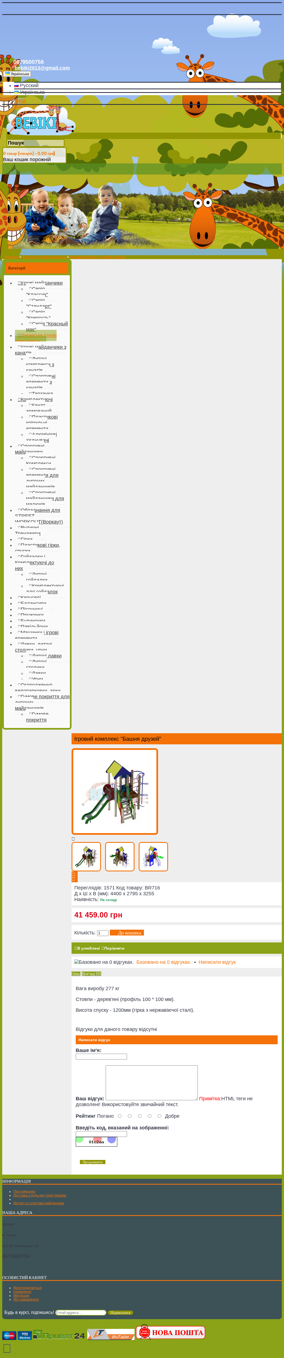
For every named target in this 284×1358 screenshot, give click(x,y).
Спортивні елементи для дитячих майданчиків (42, 478)
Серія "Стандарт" (39, 303)
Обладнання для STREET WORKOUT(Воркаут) (39, 516)
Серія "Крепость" (38, 315)
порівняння (22, 1292)
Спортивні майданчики (29, 449)
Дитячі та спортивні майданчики (38, 1203)
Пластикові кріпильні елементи (42, 422)
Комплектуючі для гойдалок (45, 589)
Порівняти (114, 948)
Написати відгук (217, 962)
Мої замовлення (26, 1299)
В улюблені (88, 948)
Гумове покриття (37, 717)
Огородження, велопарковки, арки (37, 688)
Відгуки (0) (91, 974)
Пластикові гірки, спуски (37, 548)
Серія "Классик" (37, 291)
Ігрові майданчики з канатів (40, 350)
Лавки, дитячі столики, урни (33, 647)
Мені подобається (27, 1288)
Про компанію (24, 1191)
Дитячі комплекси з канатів (40, 364)
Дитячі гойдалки (36, 577)
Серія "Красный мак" (47, 326)
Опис (76, 974)
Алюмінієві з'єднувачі (41, 437)
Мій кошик (21, 1296)
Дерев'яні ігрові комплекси (36, 338)
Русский (29, 85)
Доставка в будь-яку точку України (39, 1195)
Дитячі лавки (47, 656)
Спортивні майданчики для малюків (45, 498)
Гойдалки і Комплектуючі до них (34, 562)
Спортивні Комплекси (40, 460)
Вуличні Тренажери (27, 530)
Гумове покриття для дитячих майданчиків (42, 702)
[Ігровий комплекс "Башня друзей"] (115, 833)
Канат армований (39, 408)
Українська (32, 92)
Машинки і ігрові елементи (37, 635)
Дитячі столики (36, 664)
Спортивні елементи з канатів (40, 382)
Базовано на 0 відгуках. (163, 962)
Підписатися (120, 1313)
